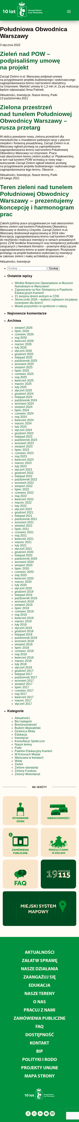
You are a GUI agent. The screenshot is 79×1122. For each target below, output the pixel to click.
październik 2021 (26, 519)
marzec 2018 (23, 660)
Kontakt (39, 1043)
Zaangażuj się (39, 977)
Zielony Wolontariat (27, 774)
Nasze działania (39, 968)
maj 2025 (21, 377)
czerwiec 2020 (24, 571)
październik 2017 (26, 677)
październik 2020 (26, 558)
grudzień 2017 (24, 670)
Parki (18, 747)
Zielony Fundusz (26, 770)
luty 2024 (21, 426)
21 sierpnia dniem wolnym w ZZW (37, 296)
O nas (39, 1001)
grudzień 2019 (24, 591)
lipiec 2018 (22, 647)
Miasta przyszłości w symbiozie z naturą (41, 306)
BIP (39, 1051)
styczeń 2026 (23, 350)
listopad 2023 (23, 436)
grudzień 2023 (24, 433)
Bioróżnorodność (26, 724)
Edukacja (21, 734)
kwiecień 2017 (24, 697)
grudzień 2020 (24, 552)
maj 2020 (21, 575)
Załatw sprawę (39, 960)
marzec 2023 (23, 463)
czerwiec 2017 (24, 690)
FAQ (39, 1026)
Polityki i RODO (39, 1059)
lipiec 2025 (22, 370)
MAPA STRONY (39, 1076)
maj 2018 (21, 654)
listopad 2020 (23, 555)
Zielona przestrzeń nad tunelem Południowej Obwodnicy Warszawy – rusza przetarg (36, 117)
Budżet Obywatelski (28, 727)
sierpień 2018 (24, 644)
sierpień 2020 (24, 565)
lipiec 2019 (22, 608)
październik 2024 (26, 400)
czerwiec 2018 (24, 651)
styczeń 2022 (23, 509)
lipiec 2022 (22, 489)
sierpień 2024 (24, 406)
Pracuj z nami (39, 1010)
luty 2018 (21, 664)
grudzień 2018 (24, 631)
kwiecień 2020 (24, 578)
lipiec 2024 (22, 410)
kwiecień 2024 (24, 420)
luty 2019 (21, 624)
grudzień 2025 (24, 354)
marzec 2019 (23, 621)
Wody (18, 760)
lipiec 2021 (22, 528)
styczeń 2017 (23, 703)
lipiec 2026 (22, 331)
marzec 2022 (23, 502)
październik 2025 (26, 360)
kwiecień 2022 (24, 499)
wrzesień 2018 (24, 641)
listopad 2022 (23, 476)
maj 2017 (21, 693)
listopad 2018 (23, 634)
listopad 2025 (23, 357)
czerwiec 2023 (24, 453)
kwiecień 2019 (24, 618)
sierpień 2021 (24, 525)
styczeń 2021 (23, 548)
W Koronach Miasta (27, 754)
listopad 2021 (23, 515)
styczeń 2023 (23, 469)
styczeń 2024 (23, 430)
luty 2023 (21, 466)
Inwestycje (21, 737)
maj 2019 (21, 614)
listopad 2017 (23, 674)
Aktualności (22, 718)
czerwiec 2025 (24, 373)
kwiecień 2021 (24, 538)
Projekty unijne (39, 1067)
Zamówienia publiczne (39, 1018)
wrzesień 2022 (24, 482)
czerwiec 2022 (24, 492)
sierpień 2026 (24, 327)
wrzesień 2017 (24, 680)
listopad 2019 (23, 594)
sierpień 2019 (24, 604)
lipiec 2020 (22, 568)
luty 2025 (21, 387)
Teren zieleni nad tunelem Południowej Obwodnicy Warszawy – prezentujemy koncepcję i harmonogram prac (37, 201)
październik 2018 (26, 637)
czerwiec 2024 (24, 413)
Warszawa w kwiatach (29, 757)
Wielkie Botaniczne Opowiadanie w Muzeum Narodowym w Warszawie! (44, 284)
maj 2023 (21, 456)
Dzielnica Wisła (25, 731)
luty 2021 (21, 545)
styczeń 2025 (23, 390)
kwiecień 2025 (24, 380)
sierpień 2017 (24, 684)
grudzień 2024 (24, 393)
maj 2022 (21, 496)
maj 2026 (21, 337)
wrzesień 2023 (24, 443)
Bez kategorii (23, 721)
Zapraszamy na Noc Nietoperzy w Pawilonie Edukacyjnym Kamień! (44, 291)
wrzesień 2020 (24, 561)
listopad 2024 (23, 397)
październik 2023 (26, 439)
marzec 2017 (23, 700)
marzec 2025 (23, 383)
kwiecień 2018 (24, 657)
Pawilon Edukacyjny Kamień (33, 751)
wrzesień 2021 (24, 522)
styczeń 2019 (23, 627)
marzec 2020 (23, 581)
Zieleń (19, 764)
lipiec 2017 (22, 687)
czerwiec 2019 (24, 611)
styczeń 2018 (23, 667)
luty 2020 (21, 585)
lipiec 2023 (22, 449)
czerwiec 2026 (24, 334)
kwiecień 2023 (24, 459)
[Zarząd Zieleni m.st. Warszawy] (23, 17)
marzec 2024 (23, 423)
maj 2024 (21, 416)
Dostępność (39, 1034)
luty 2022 (21, 505)
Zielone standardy (26, 767)
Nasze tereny (23, 744)
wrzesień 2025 (24, 364)
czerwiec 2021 (24, 532)
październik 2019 (26, 598)
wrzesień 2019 (24, 601)
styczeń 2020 (23, 588)
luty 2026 (21, 347)
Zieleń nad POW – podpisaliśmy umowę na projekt (30, 61)
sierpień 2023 (24, 446)
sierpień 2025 (24, 367)
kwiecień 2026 (24, 340)
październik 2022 (26, 479)
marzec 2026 (23, 344)
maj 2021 (21, 535)
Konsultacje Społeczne (30, 741)
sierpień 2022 (24, 486)
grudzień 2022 (24, 472)
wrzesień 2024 (24, 403)
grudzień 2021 (24, 512)
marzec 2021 (23, 542)
